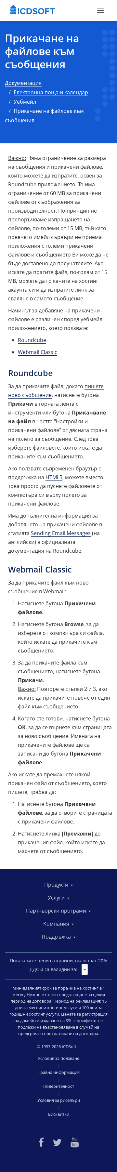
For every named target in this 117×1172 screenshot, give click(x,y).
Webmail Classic (37, 352)
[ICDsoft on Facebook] (41, 1141)
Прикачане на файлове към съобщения (42, 51)
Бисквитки (58, 1114)
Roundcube (32, 340)
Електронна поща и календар (51, 92)
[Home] (32, 10)
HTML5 (54, 477)
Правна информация (58, 1072)
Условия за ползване (58, 1058)
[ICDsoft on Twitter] (57, 1141)
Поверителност (58, 1086)
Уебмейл (25, 101)
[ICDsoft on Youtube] (75, 1141)
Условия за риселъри (58, 1100)
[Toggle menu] (100, 10)
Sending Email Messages (61, 533)
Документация (23, 82)
